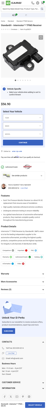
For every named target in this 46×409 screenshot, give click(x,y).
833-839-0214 (13, 188)
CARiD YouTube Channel (16, 396)
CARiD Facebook (4, 396)
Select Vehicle (35, 405)
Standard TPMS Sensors (25, 21)
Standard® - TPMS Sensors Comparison (8, 250)
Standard (11, 21)
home (3, 21)
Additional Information (8, 263)
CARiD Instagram (29, 396)
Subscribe (8, 331)
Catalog (38, 257)
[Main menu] (3, 3)
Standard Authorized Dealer (23, 257)
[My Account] (37, 3)
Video (20, 263)
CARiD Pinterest (23, 396)
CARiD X (10, 396)
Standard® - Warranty (7, 257)
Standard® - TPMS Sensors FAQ (33, 250)
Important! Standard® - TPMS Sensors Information (22, 250)
